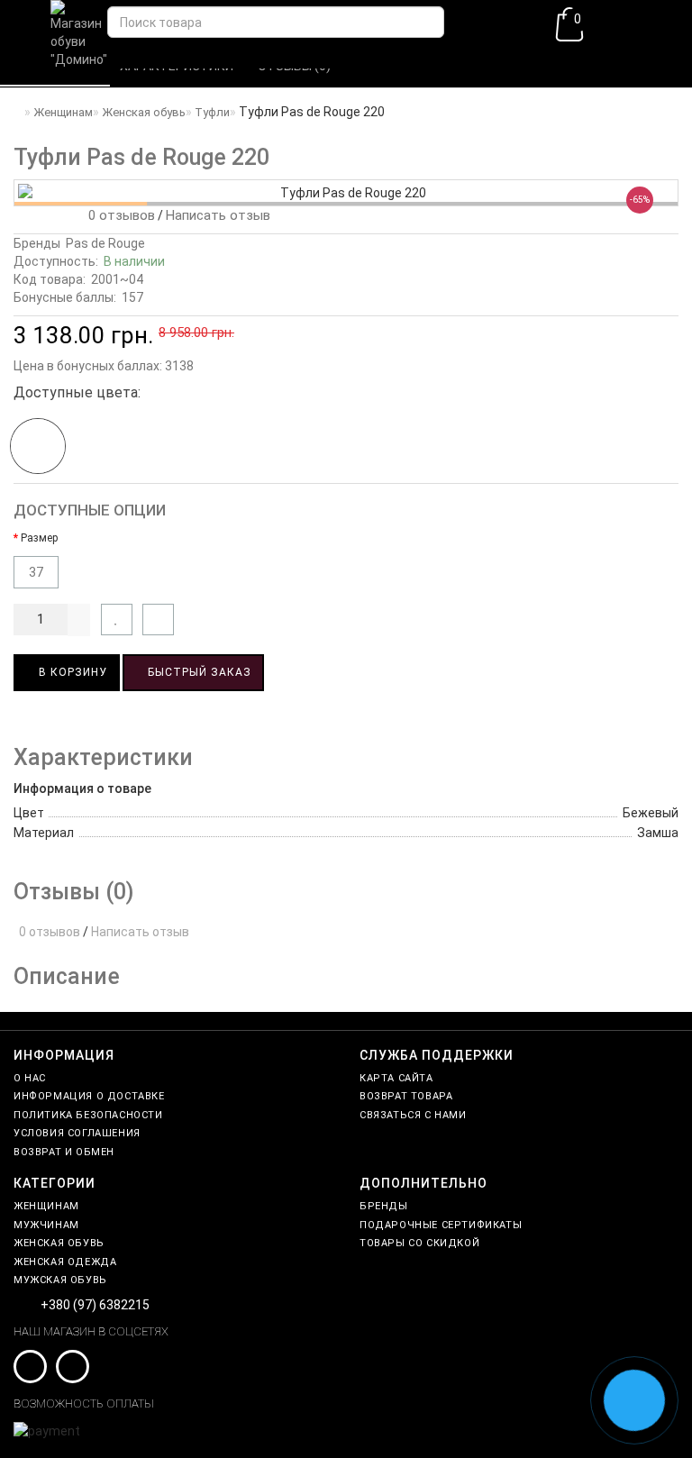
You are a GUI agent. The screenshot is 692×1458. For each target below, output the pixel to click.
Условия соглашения (77, 1133)
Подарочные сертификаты (441, 1225)
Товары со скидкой (419, 1243)
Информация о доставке (89, 1096)
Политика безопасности (88, 1115)
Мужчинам (46, 1225)
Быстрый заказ (197, 672)
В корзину (71, 672)
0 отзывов (118, 215)
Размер (39, 538)
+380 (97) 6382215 (95, 1305)
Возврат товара (406, 1096)
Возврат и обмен (64, 1152)
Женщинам (46, 1206)
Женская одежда (65, 1262)
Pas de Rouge (105, 243)
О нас (30, 1078)
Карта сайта (396, 1078)
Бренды (384, 1206)
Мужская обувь (60, 1280)
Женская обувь (59, 1243)
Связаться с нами (413, 1115)
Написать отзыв (218, 215)
